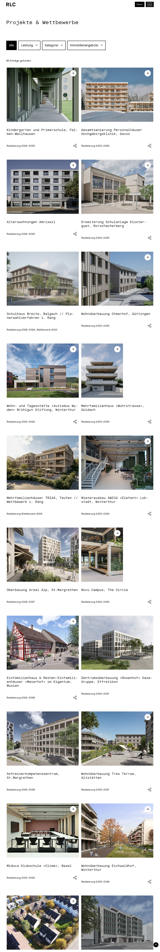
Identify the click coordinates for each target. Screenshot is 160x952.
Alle (11, 45)
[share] (75, 146)
